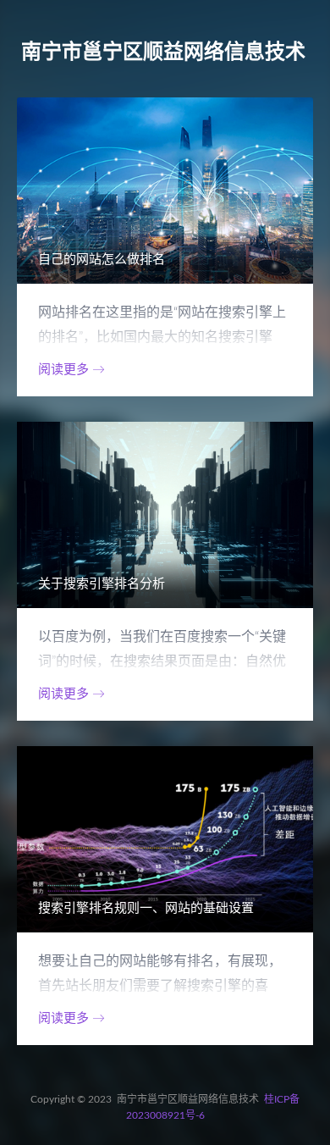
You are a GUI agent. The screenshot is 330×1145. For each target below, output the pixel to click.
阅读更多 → (71, 369)
